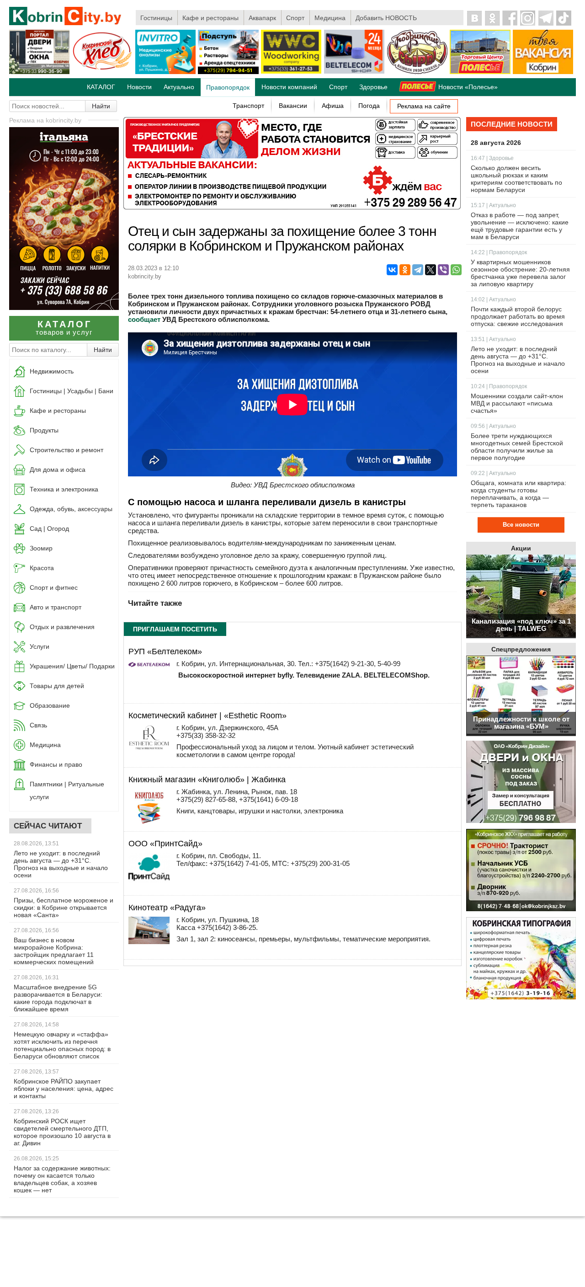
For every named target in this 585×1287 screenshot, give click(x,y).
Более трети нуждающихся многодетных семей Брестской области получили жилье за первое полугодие (517, 446)
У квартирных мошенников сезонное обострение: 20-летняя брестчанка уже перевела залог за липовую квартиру (520, 273)
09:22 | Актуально (493, 473)
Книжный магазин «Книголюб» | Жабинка (207, 779)
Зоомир (41, 548)
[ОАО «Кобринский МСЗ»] (417, 72)
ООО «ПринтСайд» (165, 843)
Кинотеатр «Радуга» (167, 907)
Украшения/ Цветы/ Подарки (72, 666)
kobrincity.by (144, 276)
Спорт (295, 17)
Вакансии (293, 105)
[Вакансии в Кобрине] (543, 72)
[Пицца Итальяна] (64, 307)
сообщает (144, 319)
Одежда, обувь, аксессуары (71, 509)
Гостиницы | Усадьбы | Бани (71, 391)
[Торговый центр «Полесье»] (480, 72)
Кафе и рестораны (210, 17)
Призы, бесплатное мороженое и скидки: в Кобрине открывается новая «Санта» (63, 908)
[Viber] (443, 269)
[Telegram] (417, 269)
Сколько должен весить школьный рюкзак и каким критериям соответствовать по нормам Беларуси (516, 178)
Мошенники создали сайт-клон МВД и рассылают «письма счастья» (517, 403)
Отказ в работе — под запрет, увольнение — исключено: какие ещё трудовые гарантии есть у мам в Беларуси (520, 225)
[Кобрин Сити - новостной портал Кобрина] (65, 17)
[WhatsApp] (456, 269)
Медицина (330, 17)
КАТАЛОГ (101, 87)
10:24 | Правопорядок (499, 386)
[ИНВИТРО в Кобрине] (165, 72)
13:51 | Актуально (493, 339)
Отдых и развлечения (62, 626)
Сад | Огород (49, 528)
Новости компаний (289, 87)
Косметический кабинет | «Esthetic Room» (207, 715)
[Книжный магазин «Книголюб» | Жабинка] (149, 824)
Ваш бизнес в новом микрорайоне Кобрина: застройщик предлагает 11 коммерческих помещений (54, 951)
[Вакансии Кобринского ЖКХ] (521, 871)
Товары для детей (57, 685)
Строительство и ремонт (66, 450)
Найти (101, 106)
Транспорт (248, 105)
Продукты (44, 430)
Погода (369, 105)
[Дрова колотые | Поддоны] (291, 72)
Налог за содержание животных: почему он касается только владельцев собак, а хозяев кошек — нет (62, 1179)
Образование (50, 705)
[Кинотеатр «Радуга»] (149, 941)
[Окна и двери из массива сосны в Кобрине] (521, 782)
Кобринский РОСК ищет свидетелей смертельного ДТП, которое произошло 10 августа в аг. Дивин (62, 1132)
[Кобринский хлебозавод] (102, 72)
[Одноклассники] (404, 269)
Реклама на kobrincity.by (45, 120)
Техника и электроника (64, 489)
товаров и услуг (64, 327)
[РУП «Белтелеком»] (149, 664)
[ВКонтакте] (392, 269)
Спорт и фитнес (54, 587)
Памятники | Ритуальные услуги (67, 790)
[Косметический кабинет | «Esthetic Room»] (149, 753)
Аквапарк (262, 17)
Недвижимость (52, 371)
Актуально (179, 87)
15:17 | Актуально (493, 205)
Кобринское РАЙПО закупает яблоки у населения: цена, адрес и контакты (63, 1089)
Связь (38, 725)
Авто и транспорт (55, 607)
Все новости (521, 524)
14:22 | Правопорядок (499, 252)
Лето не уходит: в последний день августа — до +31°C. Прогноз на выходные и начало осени (61, 864)
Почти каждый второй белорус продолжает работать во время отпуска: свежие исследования (518, 316)
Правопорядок (228, 87)
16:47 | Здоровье (492, 158)
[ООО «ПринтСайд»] (149, 880)
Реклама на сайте (424, 106)
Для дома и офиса (57, 469)
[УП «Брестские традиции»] (292, 207)
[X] (430, 269)
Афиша (333, 105)
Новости (139, 87)
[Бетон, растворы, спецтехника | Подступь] (228, 72)
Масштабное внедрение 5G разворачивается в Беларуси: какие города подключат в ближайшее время (58, 998)
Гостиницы (156, 17)
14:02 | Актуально (493, 299)
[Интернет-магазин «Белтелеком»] (354, 72)
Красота (42, 567)
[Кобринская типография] (521, 959)
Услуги (39, 646)
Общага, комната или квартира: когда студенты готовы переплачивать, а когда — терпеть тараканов (518, 493)
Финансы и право (56, 764)
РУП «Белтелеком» (165, 651)
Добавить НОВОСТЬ (386, 17)
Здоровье (373, 87)
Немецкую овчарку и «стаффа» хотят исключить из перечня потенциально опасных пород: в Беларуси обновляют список (62, 1045)
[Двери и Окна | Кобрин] (39, 72)
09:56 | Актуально (493, 426)
